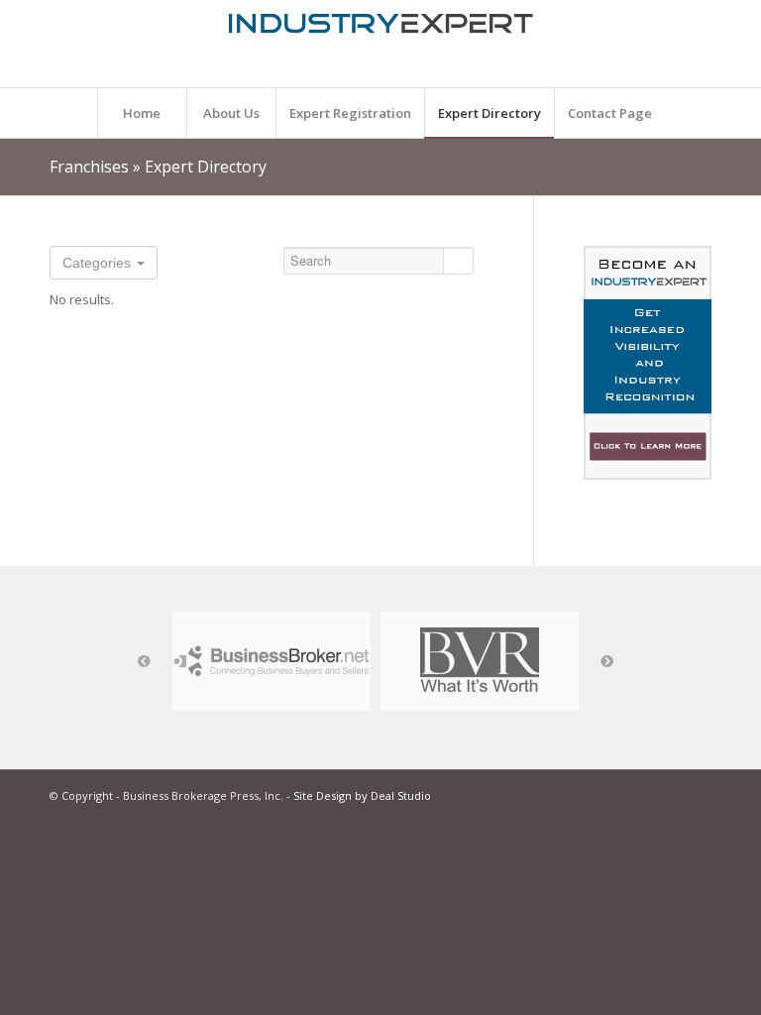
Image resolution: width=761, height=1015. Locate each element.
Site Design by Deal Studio (362, 795)
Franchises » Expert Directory (158, 166)
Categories (98, 263)
